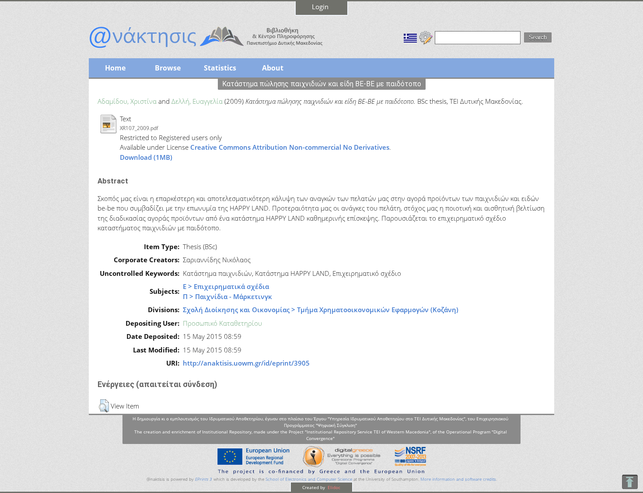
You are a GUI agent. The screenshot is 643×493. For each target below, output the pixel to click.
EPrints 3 (203, 479)
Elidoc (333, 487)
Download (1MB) (146, 157)
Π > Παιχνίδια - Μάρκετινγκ (227, 296)
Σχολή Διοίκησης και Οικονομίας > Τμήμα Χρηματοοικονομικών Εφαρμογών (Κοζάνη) (320, 309)
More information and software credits (458, 479)
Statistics (220, 68)
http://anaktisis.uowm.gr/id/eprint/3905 (246, 363)
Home (115, 68)
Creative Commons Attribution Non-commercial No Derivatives (289, 147)
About (272, 68)
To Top (630, 482)
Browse (168, 68)
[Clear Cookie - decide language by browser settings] (426, 36)
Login (320, 6)
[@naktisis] (220, 49)
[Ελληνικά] (410, 36)
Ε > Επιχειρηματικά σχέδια (226, 286)
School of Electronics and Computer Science (309, 479)
